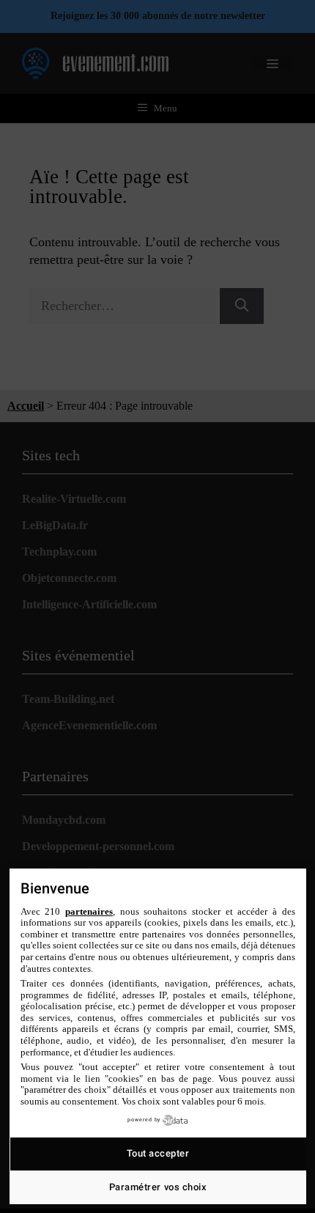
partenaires (89, 911)
